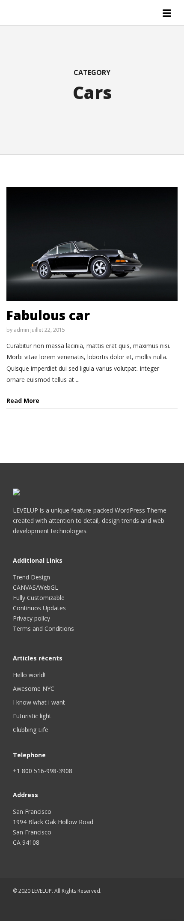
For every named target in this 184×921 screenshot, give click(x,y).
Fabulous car (48, 315)
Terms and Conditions (43, 628)
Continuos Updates (39, 608)
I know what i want (39, 702)
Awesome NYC (33, 688)
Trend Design (31, 577)
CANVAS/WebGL (35, 587)
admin (21, 329)
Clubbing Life (30, 730)
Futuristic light (32, 716)
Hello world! (29, 675)
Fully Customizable (39, 598)
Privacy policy (31, 618)
